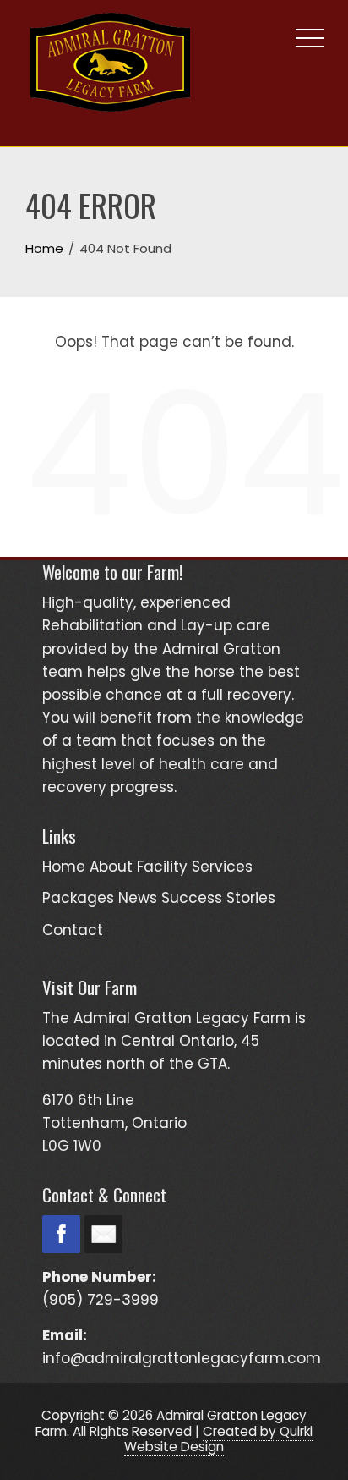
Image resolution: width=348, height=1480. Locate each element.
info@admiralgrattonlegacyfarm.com (181, 1358)
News (137, 898)
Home (63, 866)
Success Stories (218, 898)
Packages (78, 898)
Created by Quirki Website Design (218, 1438)
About (111, 866)
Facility (162, 866)
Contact (72, 930)
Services (222, 866)
